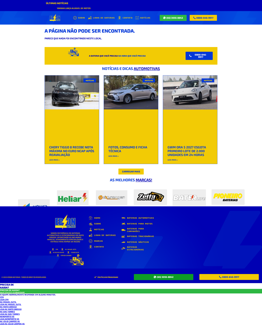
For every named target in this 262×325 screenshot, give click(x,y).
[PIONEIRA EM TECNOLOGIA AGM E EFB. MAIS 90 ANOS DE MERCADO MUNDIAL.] (73, 195)
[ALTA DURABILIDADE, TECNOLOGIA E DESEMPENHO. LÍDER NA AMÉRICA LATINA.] (34, 195)
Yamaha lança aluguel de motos (74, 8)
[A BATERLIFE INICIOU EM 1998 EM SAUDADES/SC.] (189, 195)
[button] (131, 171)
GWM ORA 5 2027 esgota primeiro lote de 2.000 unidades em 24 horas (187, 151)
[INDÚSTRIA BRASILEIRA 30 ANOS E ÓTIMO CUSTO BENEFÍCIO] (111, 195)
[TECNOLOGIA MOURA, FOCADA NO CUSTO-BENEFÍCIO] (150, 195)
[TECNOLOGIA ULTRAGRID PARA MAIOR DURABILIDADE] (228, 195)
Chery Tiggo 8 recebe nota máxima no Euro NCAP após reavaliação (71, 151)
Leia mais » (54, 160)
